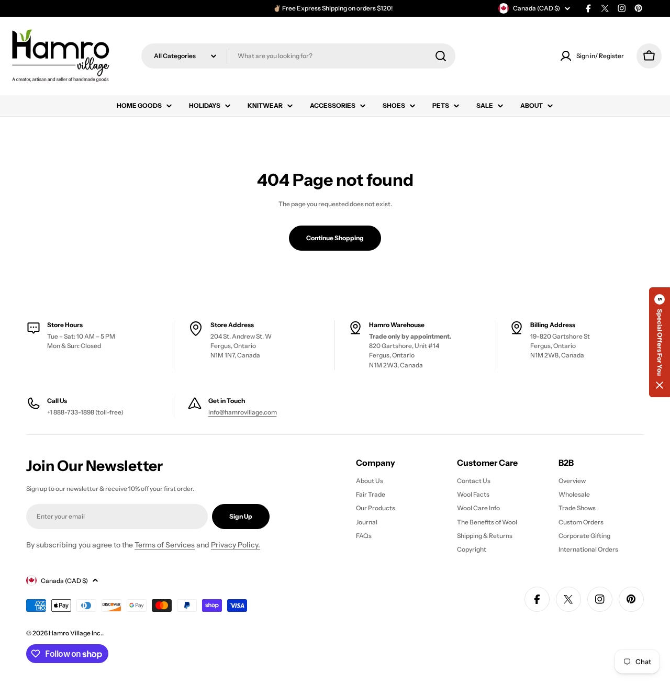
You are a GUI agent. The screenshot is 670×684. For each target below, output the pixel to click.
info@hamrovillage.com (242, 412)
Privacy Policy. (235, 545)
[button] (659, 342)
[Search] (440, 56)
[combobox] (298, 56)
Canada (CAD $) (536, 8)
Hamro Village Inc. (75, 633)
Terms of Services (165, 545)
